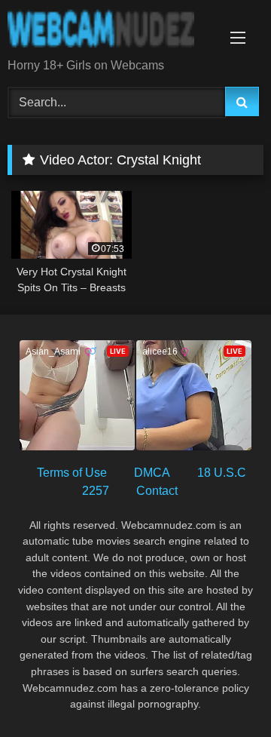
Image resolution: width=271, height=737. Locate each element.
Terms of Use (72, 472)
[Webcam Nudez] (111, 30)
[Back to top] (224, 692)
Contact (157, 490)
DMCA (152, 472)
